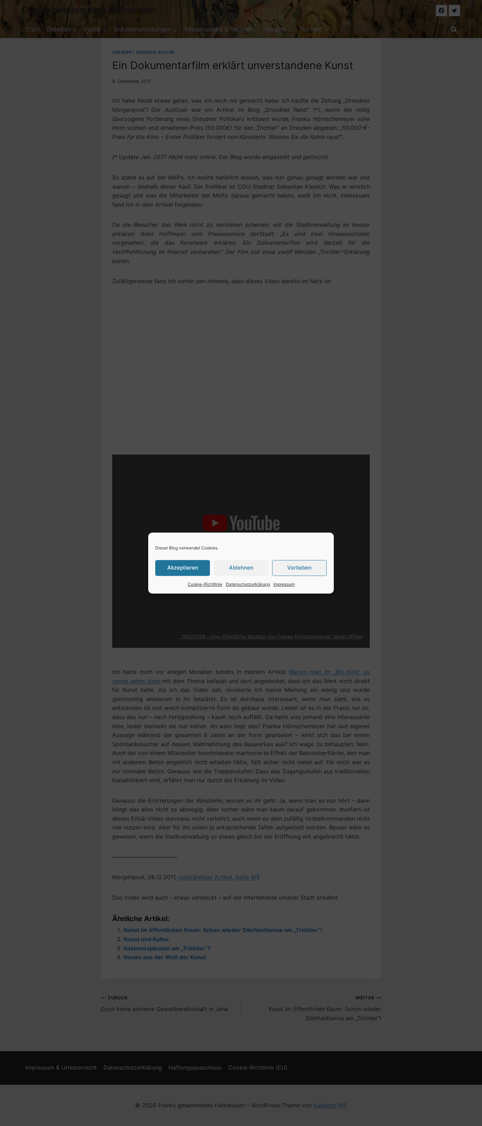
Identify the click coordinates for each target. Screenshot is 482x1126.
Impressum (284, 584)
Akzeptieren (182, 567)
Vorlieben (299, 567)
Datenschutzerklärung (248, 584)
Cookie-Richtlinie (205, 584)
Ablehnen (241, 567)
